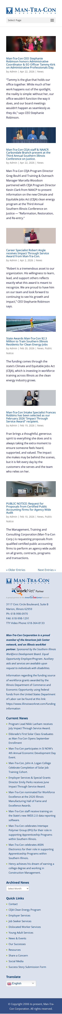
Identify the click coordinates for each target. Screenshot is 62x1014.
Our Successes (17, 944)
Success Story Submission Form (27, 967)
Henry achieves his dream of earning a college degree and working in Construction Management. (31, 868)
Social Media (16, 961)
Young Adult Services (21, 932)
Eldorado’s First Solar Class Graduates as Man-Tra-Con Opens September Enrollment (31, 738)
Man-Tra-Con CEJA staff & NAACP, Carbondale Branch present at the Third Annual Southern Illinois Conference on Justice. (28, 154)
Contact (13, 904)
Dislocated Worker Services (25, 927)
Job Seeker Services (20, 921)
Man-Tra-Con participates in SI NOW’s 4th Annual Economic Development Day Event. (32, 753)
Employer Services (19, 915)
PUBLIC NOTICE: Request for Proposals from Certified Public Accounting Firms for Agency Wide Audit (28, 508)
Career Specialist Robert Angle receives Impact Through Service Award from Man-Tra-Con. (27, 253)
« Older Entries (15, 570)
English (16, 983)
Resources (15, 949)
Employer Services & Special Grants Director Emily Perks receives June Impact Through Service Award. (29, 782)
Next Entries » (47, 570)
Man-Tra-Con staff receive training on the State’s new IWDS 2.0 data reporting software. (32, 815)
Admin (13, 71)
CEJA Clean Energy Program (25, 909)
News (40, 71)
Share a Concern (18, 955)
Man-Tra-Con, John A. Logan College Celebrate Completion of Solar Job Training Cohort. (30, 767)
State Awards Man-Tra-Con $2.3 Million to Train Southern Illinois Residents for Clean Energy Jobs (27, 341)
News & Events (17, 938)
